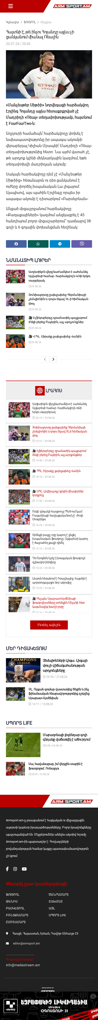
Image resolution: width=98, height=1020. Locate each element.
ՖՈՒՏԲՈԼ (30, 22)
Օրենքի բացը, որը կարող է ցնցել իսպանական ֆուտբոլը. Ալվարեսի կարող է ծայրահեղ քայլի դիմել (60, 539)
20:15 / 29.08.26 (45, 417)
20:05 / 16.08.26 (40, 774)
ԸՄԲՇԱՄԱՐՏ (16, 922)
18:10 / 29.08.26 (45, 476)
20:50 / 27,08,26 (56, 677)
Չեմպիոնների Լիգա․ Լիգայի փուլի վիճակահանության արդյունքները (65, 665)
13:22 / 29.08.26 (45, 588)
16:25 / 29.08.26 (45, 525)
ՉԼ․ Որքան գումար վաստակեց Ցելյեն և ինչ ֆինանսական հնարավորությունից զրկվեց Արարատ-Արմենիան (59, 693)
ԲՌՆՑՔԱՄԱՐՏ (17, 915)
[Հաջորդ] (53, 359)
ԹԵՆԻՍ (12, 901)
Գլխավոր (12, 22)
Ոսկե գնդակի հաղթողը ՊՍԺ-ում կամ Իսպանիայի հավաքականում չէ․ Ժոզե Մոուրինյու (57, 515)
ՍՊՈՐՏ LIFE (57, 915)
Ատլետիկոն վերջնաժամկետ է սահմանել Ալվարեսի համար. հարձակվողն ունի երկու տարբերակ (59, 276)
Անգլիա (45, 22)
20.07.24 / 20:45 (18, 44)
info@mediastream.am (23, 965)
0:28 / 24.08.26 (53, 745)
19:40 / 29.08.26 (45, 460)
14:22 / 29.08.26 (45, 568)
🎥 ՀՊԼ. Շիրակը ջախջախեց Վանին (55, 336)
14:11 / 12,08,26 (42, 704)
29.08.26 (36, 286)
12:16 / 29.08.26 (45, 612)
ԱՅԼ (52, 908)
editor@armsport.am (26, 943)
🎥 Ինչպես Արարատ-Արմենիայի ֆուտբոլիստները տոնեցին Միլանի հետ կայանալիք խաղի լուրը (58, 602)
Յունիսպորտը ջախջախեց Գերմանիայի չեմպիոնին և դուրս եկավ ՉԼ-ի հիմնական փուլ (58, 299)
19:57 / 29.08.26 (45, 441)
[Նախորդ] (45, 359)
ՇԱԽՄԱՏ (56, 901)
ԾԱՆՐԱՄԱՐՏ (59, 894)
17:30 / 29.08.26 (45, 501)
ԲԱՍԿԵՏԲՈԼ (15, 908)
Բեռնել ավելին (49, 625)
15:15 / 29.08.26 (45, 548)
